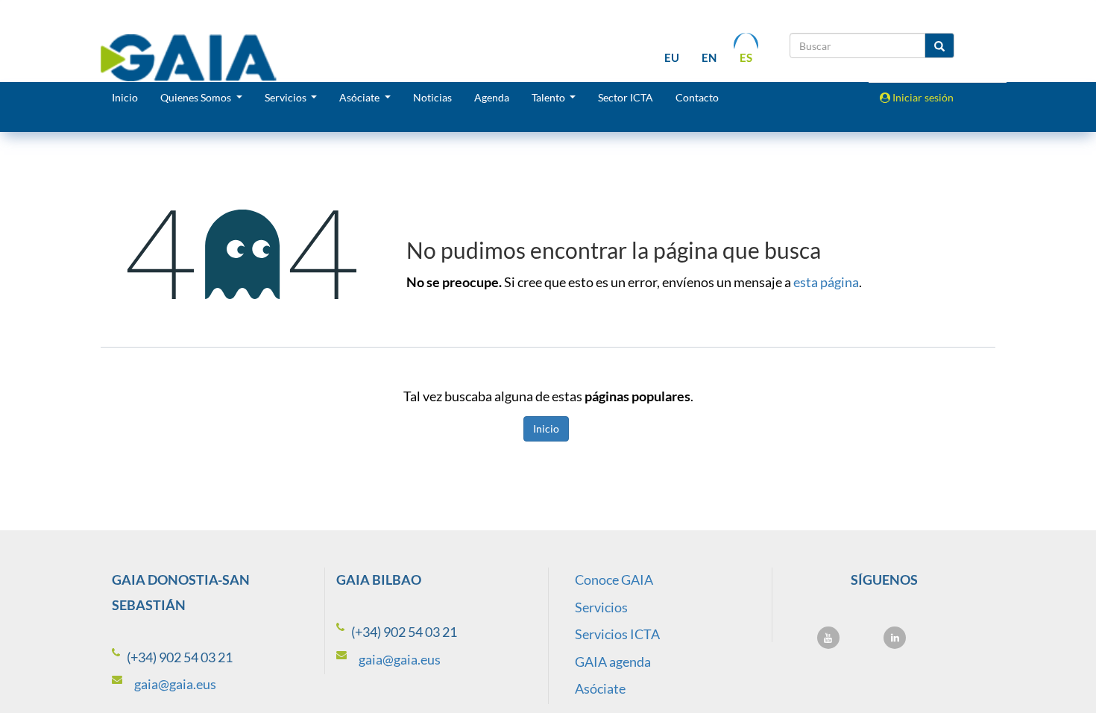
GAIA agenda (613, 661)
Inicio (125, 97)
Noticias (432, 97)
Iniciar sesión (922, 97)
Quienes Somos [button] (196, 97)
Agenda (491, 97)
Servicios (601, 607)
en (709, 57)
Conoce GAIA (614, 579)
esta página (826, 282)
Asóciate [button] (360, 97)
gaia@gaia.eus (175, 684)
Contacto (697, 97)
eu (671, 57)
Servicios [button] (287, 97)
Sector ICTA (625, 97)
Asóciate (600, 688)
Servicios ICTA (617, 634)
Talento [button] (549, 97)
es (746, 57)
